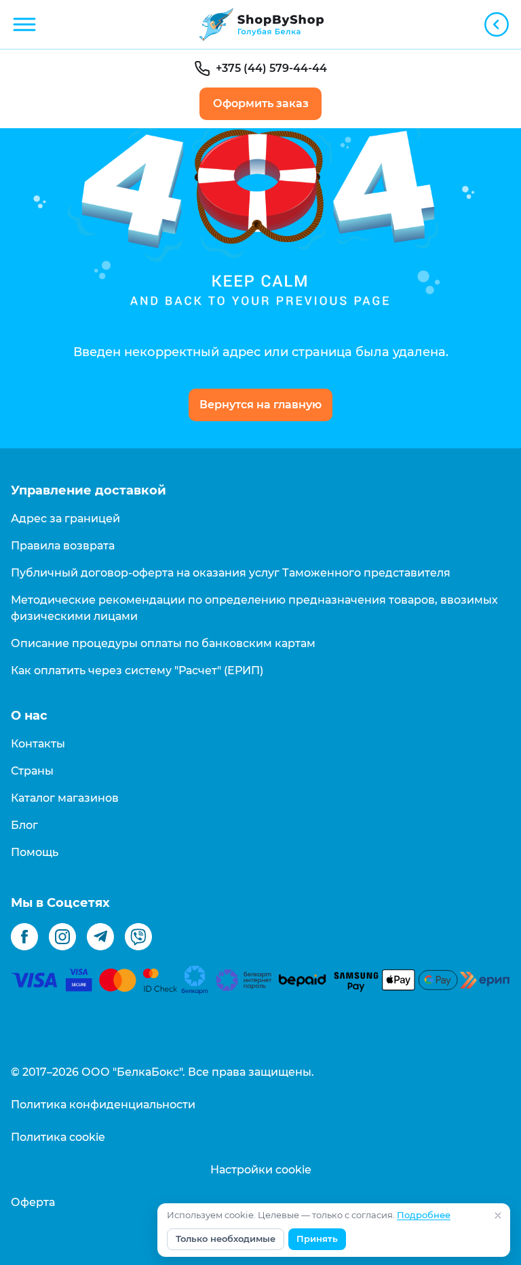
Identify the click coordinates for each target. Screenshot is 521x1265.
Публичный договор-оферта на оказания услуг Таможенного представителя (230, 572)
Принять (317, 1239)
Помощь (34, 852)
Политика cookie (58, 1137)
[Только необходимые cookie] (498, 1215)
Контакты (38, 743)
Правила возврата (63, 545)
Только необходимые (225, 1239)
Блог (24, 825)
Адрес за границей (65, 518)
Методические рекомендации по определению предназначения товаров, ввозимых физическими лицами (254, 608)
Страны (32, 770)
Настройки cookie (260, 1169)
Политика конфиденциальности (103, 1104)
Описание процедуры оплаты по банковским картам (163, 643)
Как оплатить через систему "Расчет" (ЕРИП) (137, 670)
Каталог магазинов (65, 798)
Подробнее (423, 1215)
